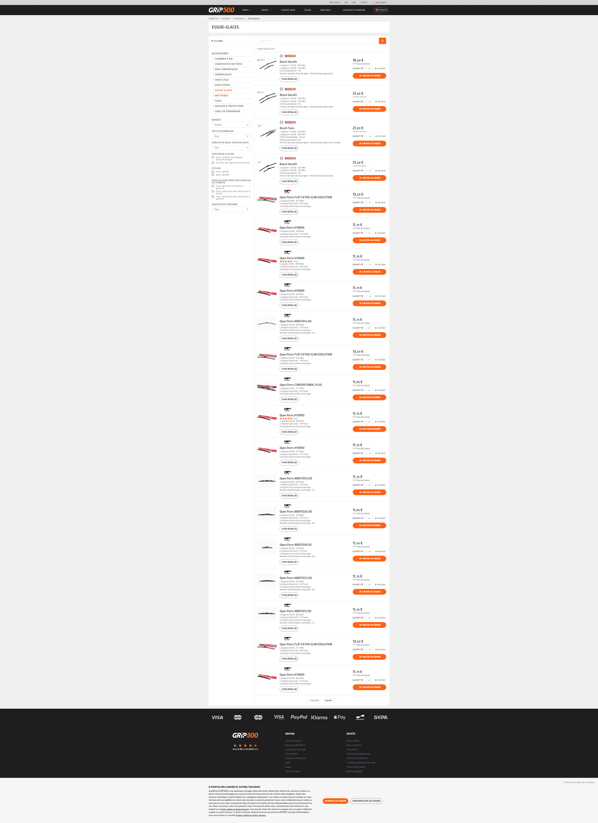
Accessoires (220, 53)
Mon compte (381, 3)
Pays (287, 762)
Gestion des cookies (356, 766)
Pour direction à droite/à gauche (229, 187)
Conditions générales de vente (360, 762)
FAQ (346, 2)
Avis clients (334, 2)
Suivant (328, 701)
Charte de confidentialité (358, 753)
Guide (288, 766)
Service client (352, 740)
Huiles (307, 10)
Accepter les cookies (335, 801)
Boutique (325, 10)
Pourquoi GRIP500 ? (295, 745)
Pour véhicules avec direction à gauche (233, 197)
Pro (354, 2)
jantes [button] (265, 10)
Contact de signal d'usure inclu (233, 163)
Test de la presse (293, 740)
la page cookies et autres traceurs (251, 815)
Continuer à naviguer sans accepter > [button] (579, 782)
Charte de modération (357, 758)
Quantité (358, 68)
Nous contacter (353, 745)
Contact (364, 2)
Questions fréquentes (295, 758)
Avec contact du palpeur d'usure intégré (229, 158)
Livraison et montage (354, 10)
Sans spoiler (222, 175)
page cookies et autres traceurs (235, 809)
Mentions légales (354, 771)
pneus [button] (245, 10)
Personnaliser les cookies (367, 801)
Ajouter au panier (371, 76)
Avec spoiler (222, 172)
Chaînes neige (288, 10)
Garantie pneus (292, 771)
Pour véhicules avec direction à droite (233, 192)
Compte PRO (291, 753)
